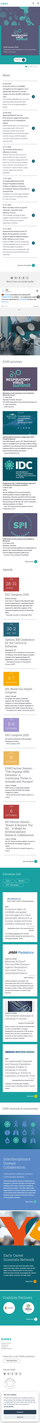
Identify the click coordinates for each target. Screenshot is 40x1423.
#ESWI (6, 295)
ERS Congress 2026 (13, 744)
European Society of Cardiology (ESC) (19, 615)
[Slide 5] (36, 66)
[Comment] (6, 306)
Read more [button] (5, 302)
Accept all (20, 1412)
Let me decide (8, 1406)
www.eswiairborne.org (11, 453)
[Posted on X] (37, 291)
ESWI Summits (9, 407)
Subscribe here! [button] (11, 1361)
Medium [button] (21, 881)
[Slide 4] (33, 66)
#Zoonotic (23, 299)
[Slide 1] (26, 66)
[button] (1, 296)
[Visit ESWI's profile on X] (3, 290)
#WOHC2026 (7, 297)
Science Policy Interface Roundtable (16, 555)
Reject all (20, 1417)
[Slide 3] (31, 66)
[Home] (5, 3)
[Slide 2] (28, 66)
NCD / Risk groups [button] (12, 885)
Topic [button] (8, 881)
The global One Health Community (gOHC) (20, 710)
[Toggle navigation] (38, 3)
